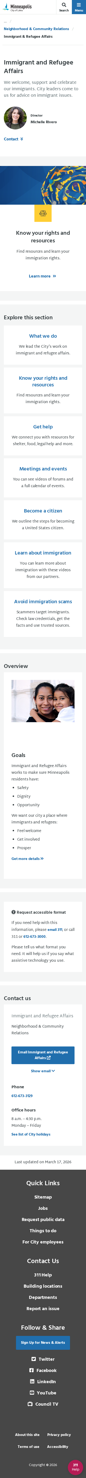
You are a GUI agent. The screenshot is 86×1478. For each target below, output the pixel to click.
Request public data (43, 1220)
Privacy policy (59, 1435)
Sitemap (43, 1197)
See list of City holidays (30, 1134)
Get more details (25, 859)
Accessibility (57, 1447)
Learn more (40, 276)
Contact (12, 139)
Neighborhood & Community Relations (36, 29)
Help (43, 1275)
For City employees (42, 1242)
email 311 (55, 930)
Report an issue (43, 1309)
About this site (27, 1435)
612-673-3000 (34, 937)
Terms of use (28, 1447)
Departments (43, 1298)
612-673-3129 (22, 1096)
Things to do (43, 1231)
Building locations (43, 1286)
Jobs (43, 1208)
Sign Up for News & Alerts (43, 1343)
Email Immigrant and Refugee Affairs (43, 1055)
